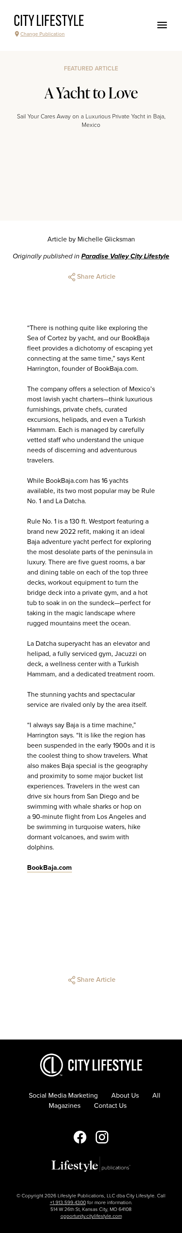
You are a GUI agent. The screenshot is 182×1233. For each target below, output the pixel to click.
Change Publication (42, 34)
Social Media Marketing (63, 1095)
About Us (125, 1095)
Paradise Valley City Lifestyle (125, 256)
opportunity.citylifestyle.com (91, 1216)
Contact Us (110, 1105)
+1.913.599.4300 (68, 1202)
